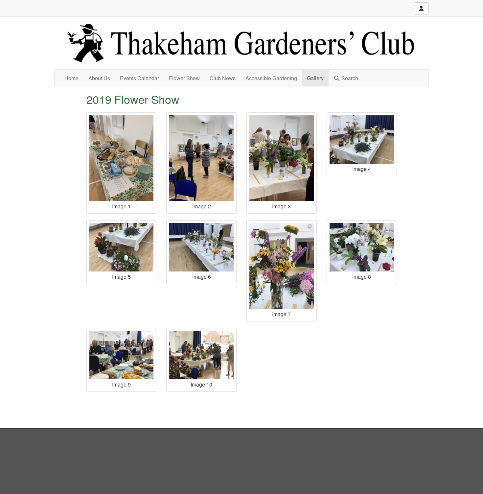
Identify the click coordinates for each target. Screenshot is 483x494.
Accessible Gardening (271, 78)
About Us (99, 78)
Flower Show (184, 78)
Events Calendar (139, 78)
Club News (223, 78)
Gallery (315, 78)
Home (71, 78)
